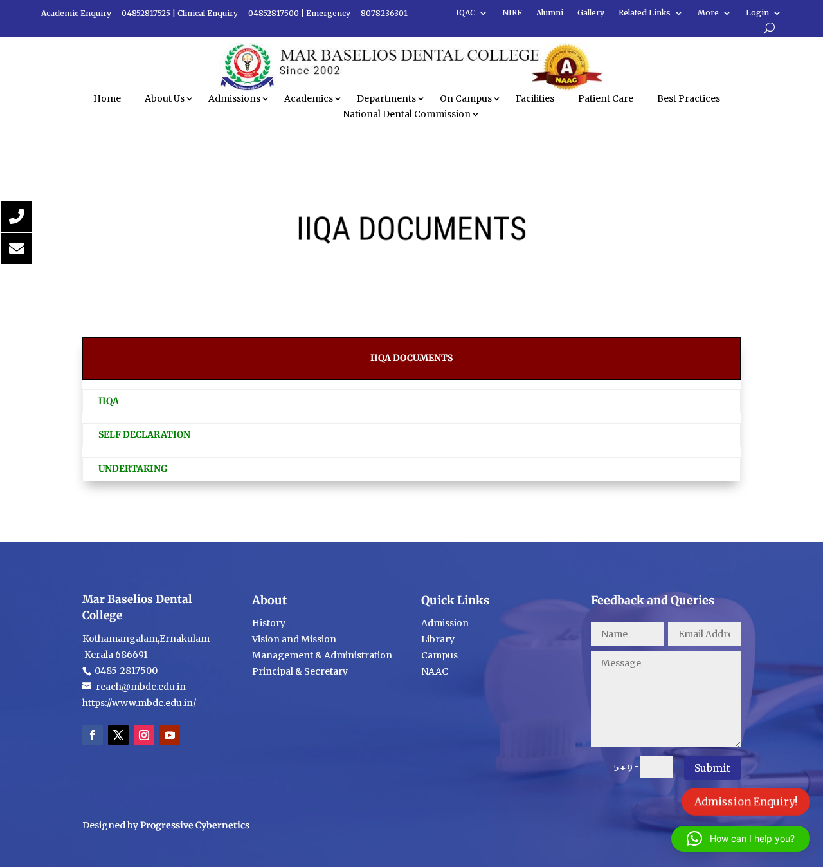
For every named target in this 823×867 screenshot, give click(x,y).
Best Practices (688, 98)
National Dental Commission (407, 114)
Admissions (234, 98)
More (708, 12)
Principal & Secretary (301, 671)
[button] (740, 839)
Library (438, 639)
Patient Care (605, 98)
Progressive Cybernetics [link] (194, 825)
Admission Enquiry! (746, 801)
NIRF (512, 12)
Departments (386, 98)
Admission (445, 623)
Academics (308, 98)
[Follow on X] (118, 735)
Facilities (535, 98)
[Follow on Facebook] (92, 735)
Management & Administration (322, 655)
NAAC (434, 671)
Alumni (549, 12)
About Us (165, 98)
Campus (439, 655)
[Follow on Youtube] (169, 735)
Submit (712, 767)
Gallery (590, 12)
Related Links (645, 12)
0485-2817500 (125, 670)
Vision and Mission (294, 639)
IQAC (465, 12)
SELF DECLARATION (144, 434)
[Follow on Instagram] (144, 735)
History (268, 623)
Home (107, 98)
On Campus (466, 98)
